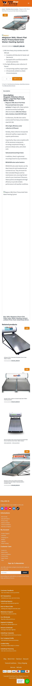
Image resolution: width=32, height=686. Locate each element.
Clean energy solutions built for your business (11, 635)
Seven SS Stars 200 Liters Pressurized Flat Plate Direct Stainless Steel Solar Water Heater (16, 440)
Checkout (3, 535)
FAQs (2, 560)
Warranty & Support (6, 526)
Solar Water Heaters (24, 84)
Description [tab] (6, 91)
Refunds (19, 667)
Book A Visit (11, 659)
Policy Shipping (22, 663)
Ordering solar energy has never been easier (10, 608)
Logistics (3, 541)
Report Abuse (4, 558)
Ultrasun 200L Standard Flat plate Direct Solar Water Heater (15, 358)
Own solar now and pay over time (8, 650)
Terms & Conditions (6, 524)
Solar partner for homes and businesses (9, 640)
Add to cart (17, 79)
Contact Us (4, 550)
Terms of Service (10, 578)
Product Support (5, 533)
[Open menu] (28, 3)
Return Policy (4, 552)
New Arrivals (4, 516)
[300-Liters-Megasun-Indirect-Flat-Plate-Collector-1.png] (16, 22)
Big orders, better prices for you (8, 619)
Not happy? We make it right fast (8, 629)
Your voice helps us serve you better (10, 592)
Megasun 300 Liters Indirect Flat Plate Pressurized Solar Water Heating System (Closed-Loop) (14, 482)
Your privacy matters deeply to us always (10, 645)
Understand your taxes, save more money (10, 598)
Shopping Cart (4, 537)
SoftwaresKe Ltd (19, 678)
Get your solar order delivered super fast (10, 603)
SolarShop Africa (23, 320)
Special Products (5, 518)
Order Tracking (5, 543)
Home (3, 9)
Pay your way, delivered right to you (9, 624)
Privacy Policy (4, 520)
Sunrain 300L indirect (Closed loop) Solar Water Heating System (15, 399)
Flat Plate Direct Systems (12, 9)
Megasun (13, 316)
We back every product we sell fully (8, 613)
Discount (25, 659)
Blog (5, 659)
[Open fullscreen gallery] (28, 29)
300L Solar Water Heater (9, 85)
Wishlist (3, 539)
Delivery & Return (5, 522)
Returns (12, 667)
